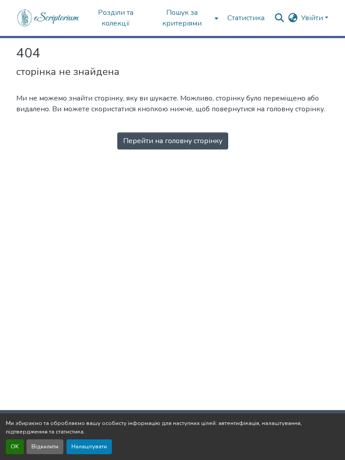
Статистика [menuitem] (246, 18)
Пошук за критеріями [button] (182, 18)
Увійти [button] (313, 18)
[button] (48, 18)
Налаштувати (89, 446)
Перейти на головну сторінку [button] (172, 141)
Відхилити (44, 446)
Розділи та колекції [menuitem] (115, 18)
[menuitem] (184, 18)
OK (15, 446)
